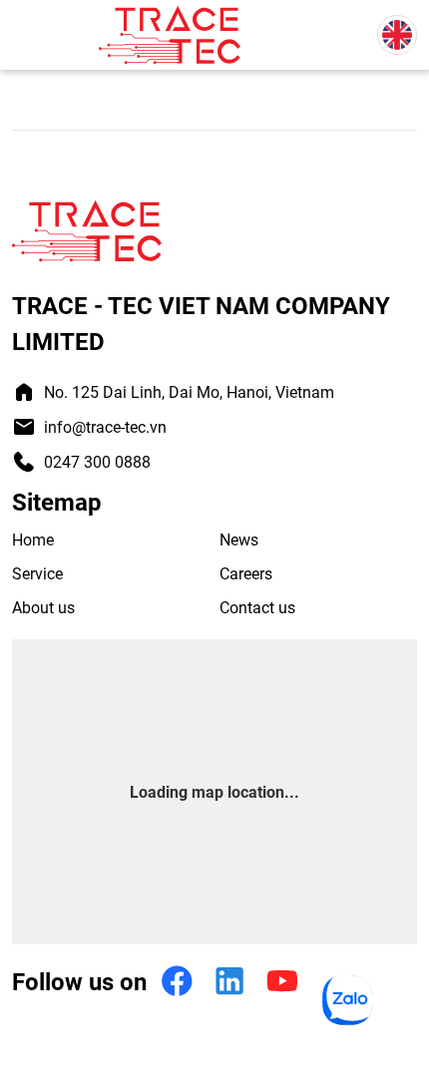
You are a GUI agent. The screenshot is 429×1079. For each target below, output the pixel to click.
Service (37, 572)
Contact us (257, 606)
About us (43, 606)
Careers (245, 572)
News (238, 539)
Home (33, 539)
